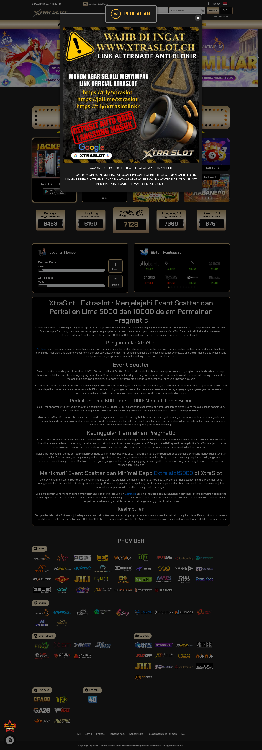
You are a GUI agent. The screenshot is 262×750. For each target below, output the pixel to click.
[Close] (198, 18)
